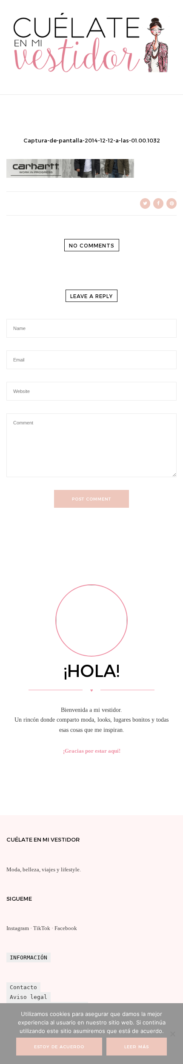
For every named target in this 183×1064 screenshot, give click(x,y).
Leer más (136, 1046)
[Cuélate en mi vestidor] (91, 74)
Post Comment (91, 498)
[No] (172, 1034)
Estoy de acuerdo (59, 1046)
